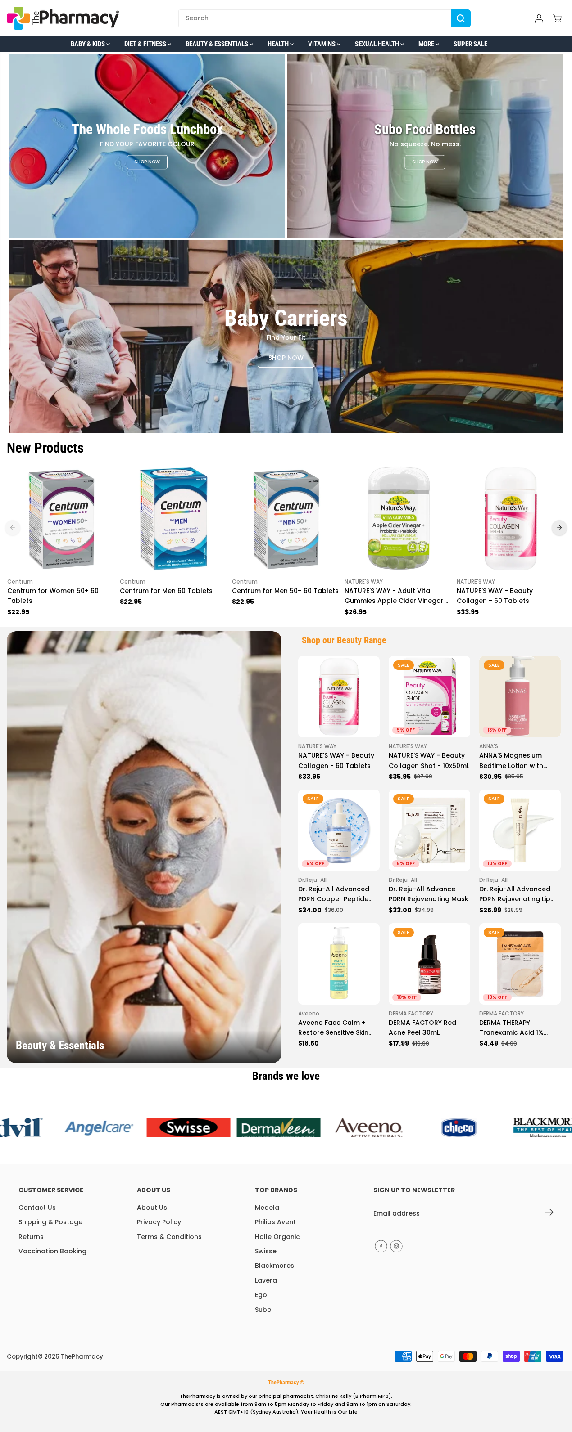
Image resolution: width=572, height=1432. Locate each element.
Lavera (266, 1280)
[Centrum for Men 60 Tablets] (174, 519)
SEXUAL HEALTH (377, 44)
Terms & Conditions (169, 1236)
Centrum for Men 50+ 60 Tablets (285, 590)
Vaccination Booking (52, 1251)
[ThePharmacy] (63, 18)
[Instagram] (396, 1246)
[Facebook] (381, 1246)
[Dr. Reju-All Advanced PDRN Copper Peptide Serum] (339, 830)
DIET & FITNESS (146, 44)
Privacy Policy (159, 1221)
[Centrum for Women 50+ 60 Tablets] (61, 519)
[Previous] (12, 527)
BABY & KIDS (88, 44)
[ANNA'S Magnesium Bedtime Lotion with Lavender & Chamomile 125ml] (520, 696)
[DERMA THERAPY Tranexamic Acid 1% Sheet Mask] (520, 964)
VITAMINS (322, 44)
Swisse (266, 1251)
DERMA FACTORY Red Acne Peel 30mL (422, 1027)
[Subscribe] (549, 1214)
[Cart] (557, 18)
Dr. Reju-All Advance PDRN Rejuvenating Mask (428, 893)
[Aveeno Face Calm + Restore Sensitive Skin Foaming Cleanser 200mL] (339, 964)
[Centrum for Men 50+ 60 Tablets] (286, 519)
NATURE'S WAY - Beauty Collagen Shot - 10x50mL (429, 760)
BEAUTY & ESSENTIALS (218, 44)
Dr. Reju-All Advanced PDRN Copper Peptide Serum (333, 894)
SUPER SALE (470, 44)
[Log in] (539, 18)
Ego (261, 1294)
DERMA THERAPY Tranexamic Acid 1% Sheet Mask (511, 1028)
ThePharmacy (82, 1356)
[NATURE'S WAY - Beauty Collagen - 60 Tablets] (511, 519)
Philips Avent (275, 1221)
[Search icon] (461, 18)
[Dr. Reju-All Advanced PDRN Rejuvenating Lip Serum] (520, 830)
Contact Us (37, 1207)
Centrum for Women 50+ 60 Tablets (53, 595)
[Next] (559, 527)
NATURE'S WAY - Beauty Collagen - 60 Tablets (495, 595)
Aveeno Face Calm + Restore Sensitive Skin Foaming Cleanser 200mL (333, 1028)
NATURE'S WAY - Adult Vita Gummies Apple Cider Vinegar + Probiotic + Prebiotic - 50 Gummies (397, 596)
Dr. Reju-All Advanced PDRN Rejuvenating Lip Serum (514, 894)
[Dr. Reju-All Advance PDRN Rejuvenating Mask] (429, 830)
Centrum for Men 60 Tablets (166, 590)
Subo (263, 1309)
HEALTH (279, 44)
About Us (152, 1207)
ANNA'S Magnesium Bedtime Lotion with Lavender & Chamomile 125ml (517, 761)
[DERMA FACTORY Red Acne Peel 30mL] (429, 964)
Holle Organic (277, 1236)
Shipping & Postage (50, 1221)
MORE (427, 44)
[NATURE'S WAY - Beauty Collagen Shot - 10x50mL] (429, 696)
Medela (267, 1207)
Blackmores (274, 1265)
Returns (31, 1236)
